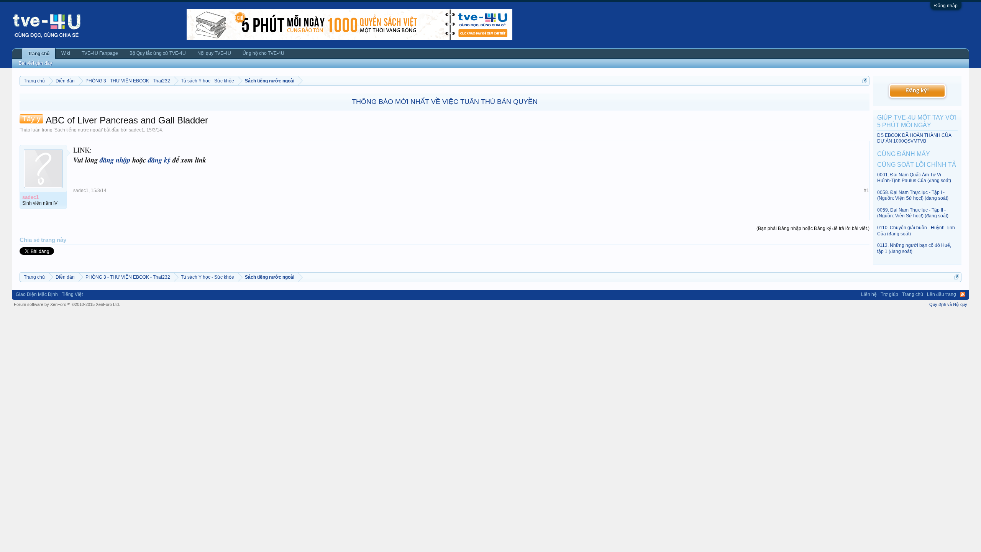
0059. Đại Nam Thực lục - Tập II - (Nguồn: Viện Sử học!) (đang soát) (912, 213)
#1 (866, 190)
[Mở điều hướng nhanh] (864, 80)
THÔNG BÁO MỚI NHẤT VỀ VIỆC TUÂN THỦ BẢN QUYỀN (445, 101)
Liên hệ (869, 294)
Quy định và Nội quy (948, 304)
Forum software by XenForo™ (67, 304)
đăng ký (159, 160)
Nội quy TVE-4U (214, 53)
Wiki (65, 53)
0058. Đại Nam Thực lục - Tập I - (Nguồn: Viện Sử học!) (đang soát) (912, 195)
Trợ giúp (889, 294)
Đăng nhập (946, 5)
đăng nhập (115, 160)
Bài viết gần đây (35, 63)
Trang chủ (38, 53)
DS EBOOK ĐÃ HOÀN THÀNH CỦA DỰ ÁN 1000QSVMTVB (914, 138)
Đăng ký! (917, 91)
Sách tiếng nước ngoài (78, 130)
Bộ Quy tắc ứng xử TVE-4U (158, 53)
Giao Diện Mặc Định (37, 294)
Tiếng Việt (72, 294)
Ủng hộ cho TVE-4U (263, 53)
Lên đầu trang (941, 294)
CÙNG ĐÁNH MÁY (903, 154)
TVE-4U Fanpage (100, 53)
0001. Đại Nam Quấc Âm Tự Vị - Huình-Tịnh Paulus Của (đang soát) (914, 177)
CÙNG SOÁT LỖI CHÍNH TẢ (916, 164)
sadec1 (136, 130)
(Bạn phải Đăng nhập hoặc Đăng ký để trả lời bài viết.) (812, 228)
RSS (962, 294)
